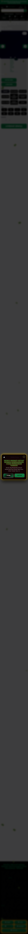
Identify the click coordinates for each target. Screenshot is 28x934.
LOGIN (8, 475)
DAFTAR (19, 475)
